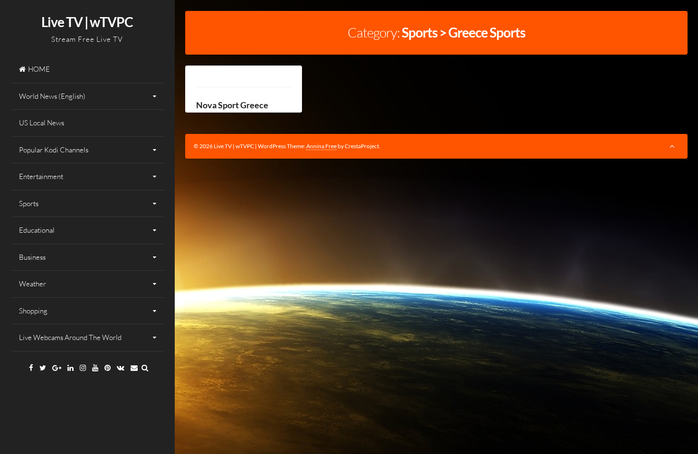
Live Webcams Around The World (70, 337)
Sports (28, 203)
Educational (37, 230)
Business (32, 257)
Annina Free (321, 146)
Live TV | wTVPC (87, 22)
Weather (32, 283)
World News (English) (52, 96)
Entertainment (41, 176)
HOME (39, 69)
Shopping (33, 310)
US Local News (41, 122)
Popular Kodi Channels (53, 149)
